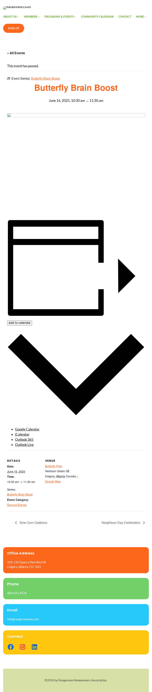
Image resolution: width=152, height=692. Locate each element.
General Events (17, 505)
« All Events (16, 53)
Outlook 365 (24, 439)
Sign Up (13, 28)
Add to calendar (19, 323)
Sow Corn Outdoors (33, 522)
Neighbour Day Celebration (121, 522)
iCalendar (22, 434)
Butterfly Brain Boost (20, 494)
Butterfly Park (53, 466)
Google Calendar (27, 429)
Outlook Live (24, 445)
